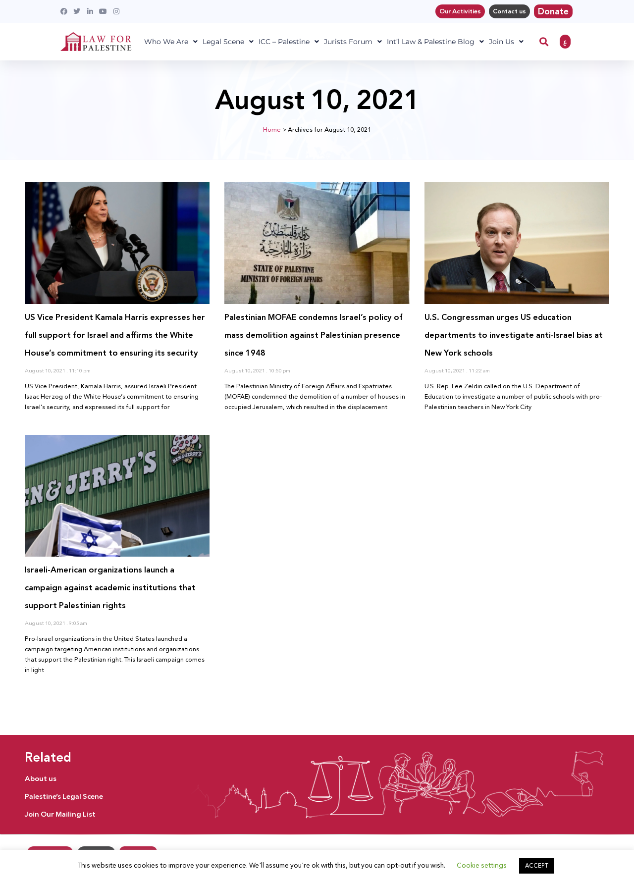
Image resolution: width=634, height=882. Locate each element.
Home (272, 129)
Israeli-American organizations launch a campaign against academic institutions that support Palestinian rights (110, 588)
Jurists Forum (348, 41)
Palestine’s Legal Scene (64, 796)
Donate (553, 11)
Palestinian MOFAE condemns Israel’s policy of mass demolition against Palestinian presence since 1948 (313, 335)
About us (40, 778)
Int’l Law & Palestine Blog (431, 41)
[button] (543, 42)
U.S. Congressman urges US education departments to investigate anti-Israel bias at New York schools (513, 335)
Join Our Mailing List (60, 814)
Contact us (509, 11)
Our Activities (460, 11)
